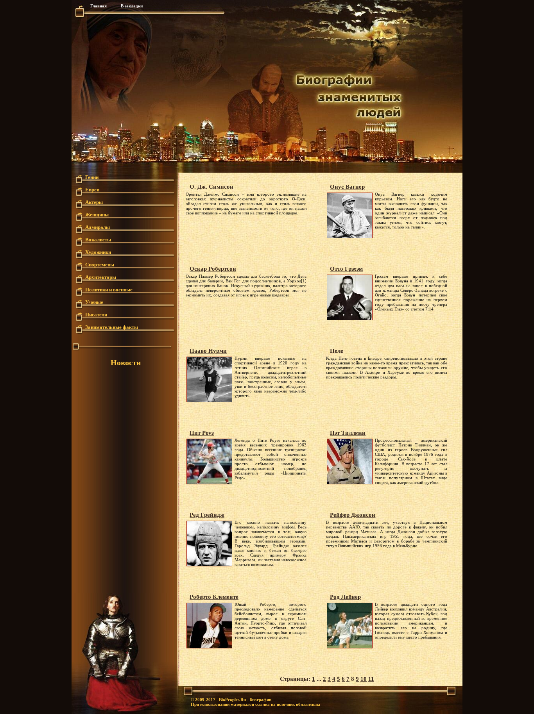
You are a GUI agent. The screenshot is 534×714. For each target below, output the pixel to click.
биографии (260, 699)
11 (371, 679)
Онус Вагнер (347, 187)
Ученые (94, 301)
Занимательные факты (111, 326)
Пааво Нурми (208, 351)
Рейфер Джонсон (352, 515)
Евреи (92, 189)
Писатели (96, 314)
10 (363, 679)
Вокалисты (98, 239)
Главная (98, 6)
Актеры (94, 201)
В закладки (132, 6)
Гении (92, 176)
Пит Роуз (202, 433)
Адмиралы (97, 226)
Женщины (97, 214)
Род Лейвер (345, 597)
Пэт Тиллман (348, 433)
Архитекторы (100, 276)
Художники (98, 251)
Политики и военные (109, 289)
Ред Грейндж (207, 515)
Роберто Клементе (214, 597)
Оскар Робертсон (213, 269)
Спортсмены (99, 264)
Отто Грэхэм (346, 269)
